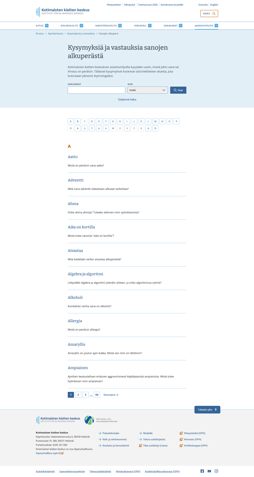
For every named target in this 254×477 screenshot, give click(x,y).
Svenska (203, 4)
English (214, 4)
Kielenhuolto (69, 25)
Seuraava (109, 394)
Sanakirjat (170, 25)
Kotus (40, 25)
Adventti (75, 180)
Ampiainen (78, 368)
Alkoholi (75, 297)
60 (96, 394)
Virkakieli (140, 25)
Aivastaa (75, 250)
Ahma (73, 203)
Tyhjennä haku (127, 99)
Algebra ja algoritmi (85, 274)
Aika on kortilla (81, 227)
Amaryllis (76, 344)
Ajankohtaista (204, 25)
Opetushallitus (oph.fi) (48, 453)
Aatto (73, 157)
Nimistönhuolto (106, 25)
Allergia (75, 321)
